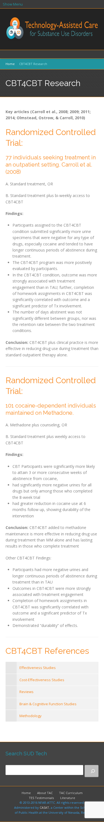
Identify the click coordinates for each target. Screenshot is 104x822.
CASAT (44, 807)
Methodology (30, 715)
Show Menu (13, 4)
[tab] (52, 667)
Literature (67, 798)
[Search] (91, 771)
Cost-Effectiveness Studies (41, 679)
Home (10, 64)
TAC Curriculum (71, 793)
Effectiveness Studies (37, 667)
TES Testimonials (41, 798)
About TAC (45, 793)
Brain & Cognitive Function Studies (48, 703)
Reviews (26, 691)
